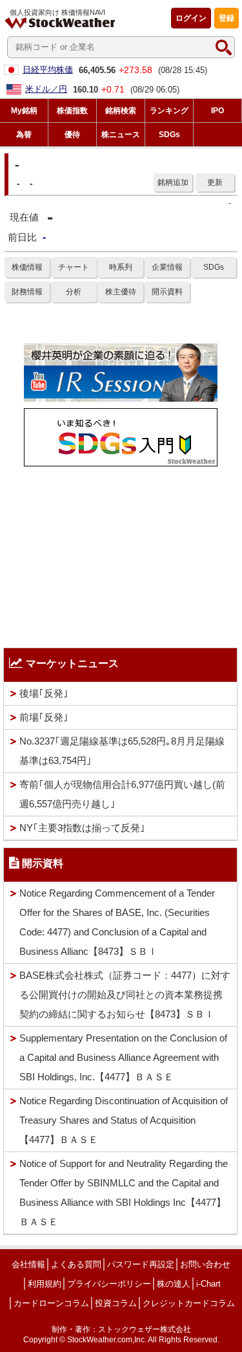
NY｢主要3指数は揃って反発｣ (82, 827)
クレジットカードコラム (189, 1303)
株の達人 (173, 1284)
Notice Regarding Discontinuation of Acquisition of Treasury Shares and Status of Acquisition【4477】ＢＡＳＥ (123, 1120)
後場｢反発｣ (43, 693)
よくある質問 (76, 1264)
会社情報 (28, 1264)
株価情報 (27, 267)
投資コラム (116, 1303)
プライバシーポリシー (109, 1284)
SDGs (213, 267)
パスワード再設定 (140, 1264)
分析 (73, 291)
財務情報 (27, 291)
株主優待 (120, 291)
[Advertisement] (120, 554)
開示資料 (167, 291)
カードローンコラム (51, 1303)
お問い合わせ (205, 1264)
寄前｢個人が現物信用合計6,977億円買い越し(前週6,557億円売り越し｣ (122, 794)
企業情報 (167, 267)
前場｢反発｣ (43, 717)
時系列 (120, 267)
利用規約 (44, 1284)
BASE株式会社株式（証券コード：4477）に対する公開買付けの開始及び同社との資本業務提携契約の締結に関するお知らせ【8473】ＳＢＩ (124, 994)
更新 (215, 182)
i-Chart (208, 1284)
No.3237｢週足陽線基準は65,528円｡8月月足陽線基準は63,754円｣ (122, 751)
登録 (226, 18)
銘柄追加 (172, 182)
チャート (73, 267)
